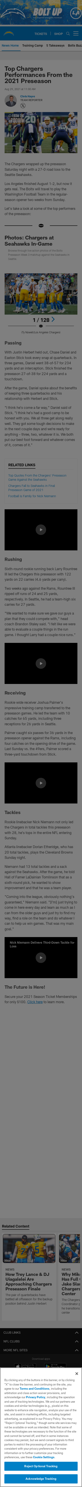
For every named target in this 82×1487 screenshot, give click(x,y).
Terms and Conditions (34, 1388)
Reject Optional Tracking (41, 1466)
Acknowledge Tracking (41, 1478)
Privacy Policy (35, 1397)
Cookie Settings (43, 1457)
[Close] (77, 1373)
